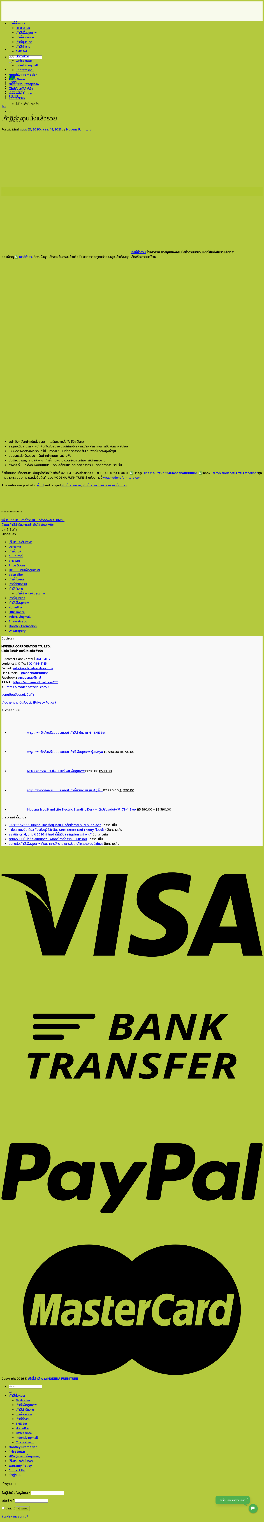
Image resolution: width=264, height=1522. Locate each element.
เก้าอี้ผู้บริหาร (24, 42)
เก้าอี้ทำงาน (23, 46)
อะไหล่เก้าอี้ (16, 556)
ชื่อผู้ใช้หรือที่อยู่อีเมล (15, 1492)
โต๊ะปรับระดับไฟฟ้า (21, 88)
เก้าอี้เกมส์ (15, 551)
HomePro (22, 56)
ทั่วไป (3, 106)
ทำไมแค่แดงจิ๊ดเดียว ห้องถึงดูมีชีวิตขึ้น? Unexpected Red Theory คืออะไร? (57, 829)
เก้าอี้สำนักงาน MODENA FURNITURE (53, 1378)
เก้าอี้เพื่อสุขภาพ (26, 32)
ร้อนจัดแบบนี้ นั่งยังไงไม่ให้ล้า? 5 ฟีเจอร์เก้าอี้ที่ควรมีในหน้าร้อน (48, 839)
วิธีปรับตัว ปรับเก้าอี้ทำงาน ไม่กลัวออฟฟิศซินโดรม (32, 520)
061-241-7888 (46, 659)
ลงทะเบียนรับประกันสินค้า (17, 694)
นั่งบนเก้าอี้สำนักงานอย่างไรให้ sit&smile (27, 524)
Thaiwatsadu (25, 70)
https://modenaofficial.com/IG (28, 687)
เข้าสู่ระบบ (22, 1508)
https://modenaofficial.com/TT (35, 682)
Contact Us (17, 98)
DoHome (15, 546)
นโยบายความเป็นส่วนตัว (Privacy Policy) (28, 702)
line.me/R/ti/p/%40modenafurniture (171, 473)
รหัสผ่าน (7, 1500)
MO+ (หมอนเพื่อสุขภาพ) (24, 84)
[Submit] (10, 62)
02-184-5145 (38, 663)
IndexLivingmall (27, 65)
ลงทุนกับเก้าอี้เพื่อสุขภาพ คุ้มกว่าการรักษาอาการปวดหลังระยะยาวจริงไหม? (56, 843)
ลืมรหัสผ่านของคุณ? (14, 1516)
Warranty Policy (20, 93)
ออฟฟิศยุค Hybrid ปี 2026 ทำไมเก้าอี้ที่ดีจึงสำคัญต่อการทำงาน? (50, 834)
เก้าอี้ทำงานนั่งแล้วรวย (96, 485)
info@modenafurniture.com (33, 668)
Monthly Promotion (23, 74)
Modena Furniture (79, 129)
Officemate (24, 60)
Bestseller (23, 28)
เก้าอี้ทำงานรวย (71, 485)
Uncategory (17, 630)
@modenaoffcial (29, 677)
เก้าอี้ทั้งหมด (17, 23)
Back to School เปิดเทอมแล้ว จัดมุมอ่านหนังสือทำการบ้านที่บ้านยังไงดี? (55, 825)
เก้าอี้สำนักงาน (25, 37)
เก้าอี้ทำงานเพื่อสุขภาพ (30, 593)
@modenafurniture (34, 673)
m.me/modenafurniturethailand (235, 473)
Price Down (17, 79)
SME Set (21, 51)
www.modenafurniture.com (121, 477)
